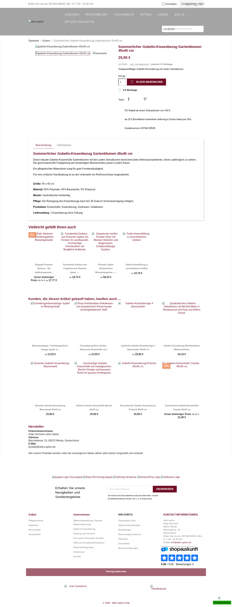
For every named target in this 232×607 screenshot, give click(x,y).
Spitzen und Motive (80, 22)
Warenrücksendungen (129, 525)
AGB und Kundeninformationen (88, 542)
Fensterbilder (96, 15)
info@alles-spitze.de (181, 542)
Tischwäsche (124, 15)
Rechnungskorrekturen (129, 534)
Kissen (163, 15)
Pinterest (145, 99)
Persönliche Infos (127, 520)
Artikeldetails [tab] (64, 145)
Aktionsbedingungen (83, 547)
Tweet (137, 99)
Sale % (179, 15)
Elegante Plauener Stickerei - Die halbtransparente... (44, 268)
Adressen (123, 539)
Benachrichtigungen (128, 548)
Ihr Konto (125, 514)
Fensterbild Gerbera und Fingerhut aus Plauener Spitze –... (75, 268)
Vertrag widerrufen (116, 571)
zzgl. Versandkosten (139, 64)
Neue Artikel (34, 529)
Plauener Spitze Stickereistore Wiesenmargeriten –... (105, 268)
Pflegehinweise (35, 520)
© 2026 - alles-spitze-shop (116, 602)
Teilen (128, 99)
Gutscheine (124, 543)
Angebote (33, 525)
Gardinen (72, 15)
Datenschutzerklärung (84, 529)
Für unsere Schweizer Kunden (88, 538)
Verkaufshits (34, 534)
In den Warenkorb (147, 82)
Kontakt (77, 556)
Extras (146, 15)
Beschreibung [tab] (43, 145)
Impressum (79, 552)
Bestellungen (124, 529)
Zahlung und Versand (84, 533)
